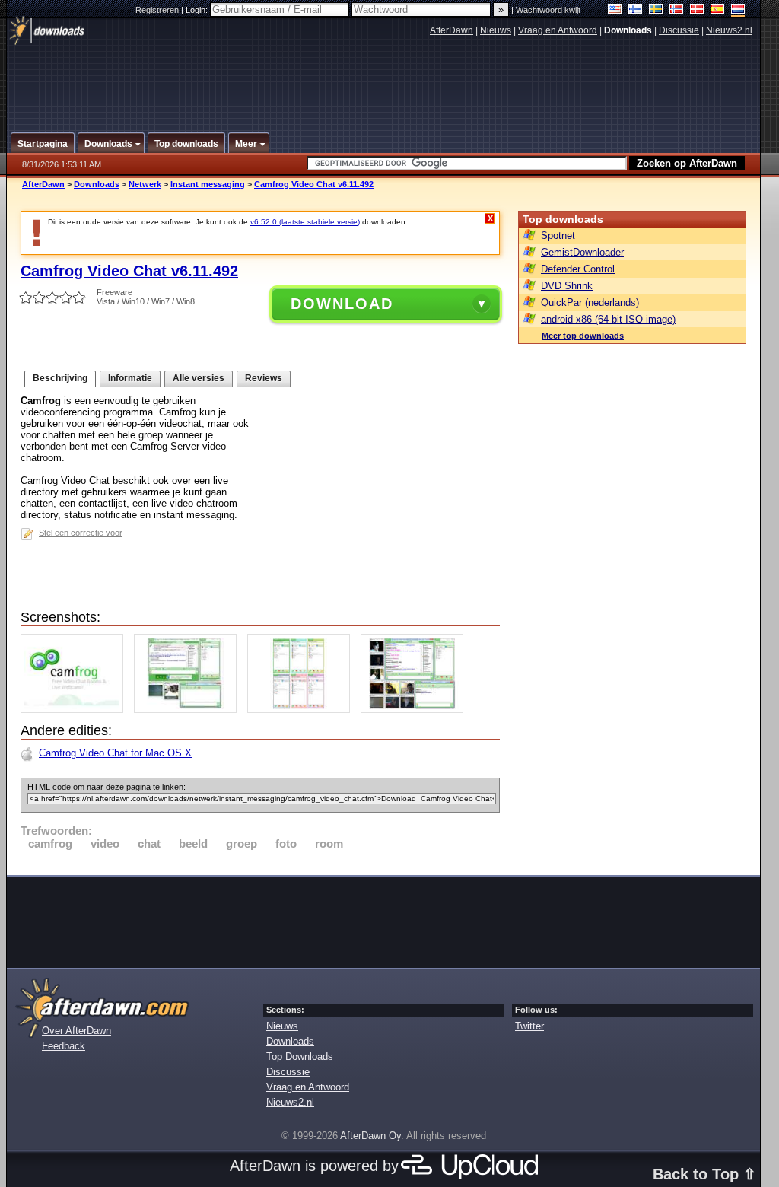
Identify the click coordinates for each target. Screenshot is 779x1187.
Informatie (130, 378)
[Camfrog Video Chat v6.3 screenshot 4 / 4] (416, 709)
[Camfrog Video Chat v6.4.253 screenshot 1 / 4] (76, 709)
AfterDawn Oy (370, 1135)
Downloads (96, 184)
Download (342, 303)
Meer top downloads (583, 335)
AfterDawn (451, 30)
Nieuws (495, 30)
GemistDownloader (582, 252)
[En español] (718, 10)
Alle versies (198, 378)
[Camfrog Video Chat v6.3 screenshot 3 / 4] (302, 709)
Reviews (263, 378)
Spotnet (558, 235)
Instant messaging (207, 184)
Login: (198, 9)
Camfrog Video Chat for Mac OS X (115, 753)
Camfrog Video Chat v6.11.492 (314, 184)
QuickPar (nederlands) (590, 302)
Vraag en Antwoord (557, 30)
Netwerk (145, 184)
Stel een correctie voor (80, 532)
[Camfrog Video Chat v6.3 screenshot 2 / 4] (189, 709)
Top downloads (563, 219)
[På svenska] (656, 10)
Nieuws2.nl (729, 30)
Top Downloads (299, 1056)
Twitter (529, 1026)
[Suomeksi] (635, 10)
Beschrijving (60, 378)
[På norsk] (676, 10)
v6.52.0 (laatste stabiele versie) (305, 222)
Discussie (679, 30)
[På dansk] (697, 10)
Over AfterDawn (76, 1030)
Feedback (63, 1046)
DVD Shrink (567, 285)
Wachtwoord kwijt (548, 9)
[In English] (615, 10)
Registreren (157, 9)
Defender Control (578, 269)
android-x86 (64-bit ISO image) (608, 319)
